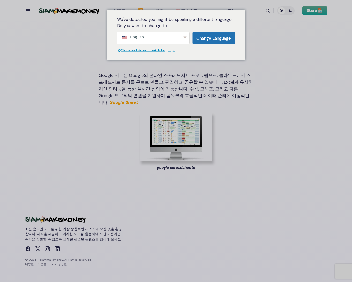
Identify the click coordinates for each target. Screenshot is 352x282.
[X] (38, 249)
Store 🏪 (315, 10)
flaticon (52, 264)
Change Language (213, 38)
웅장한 (62, 264)
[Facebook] (28, 249)
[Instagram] (47, 249)
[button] (28, 11)
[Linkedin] (57, 249)
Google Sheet (123, 102)
